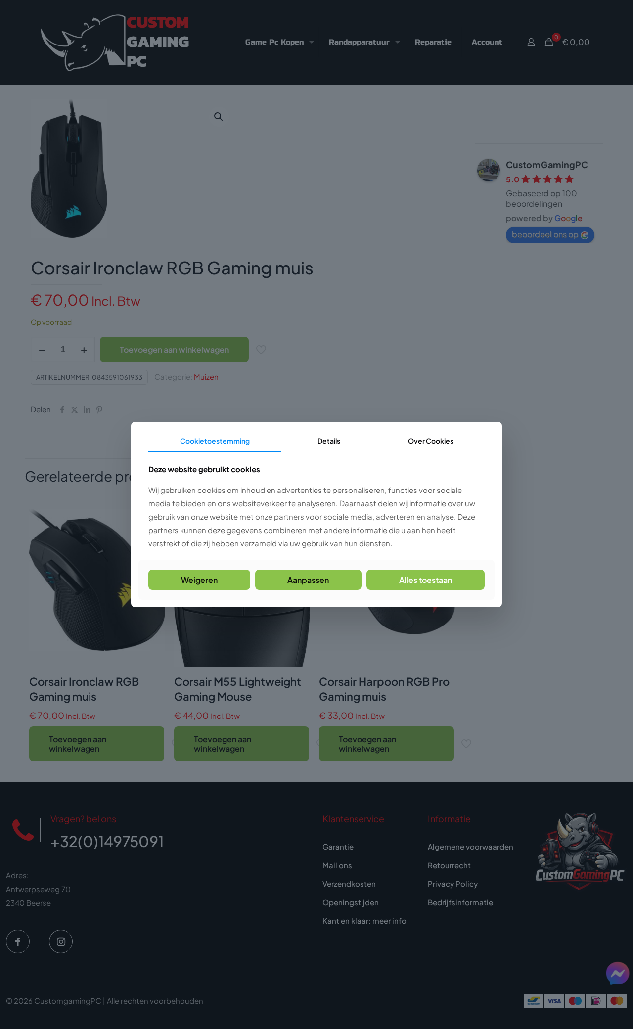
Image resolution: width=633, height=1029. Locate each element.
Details (328, 440)
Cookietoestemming (215, 440)
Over (430, 440)
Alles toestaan (425, 580)
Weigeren (199, 580)
